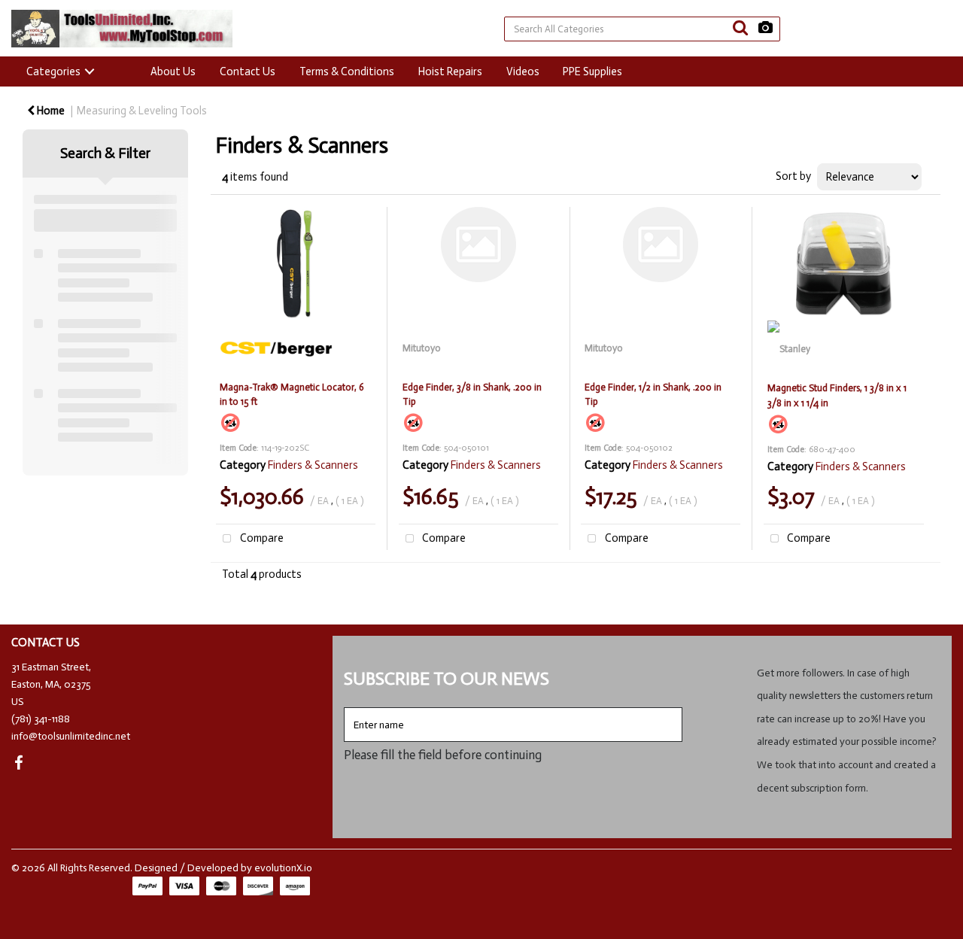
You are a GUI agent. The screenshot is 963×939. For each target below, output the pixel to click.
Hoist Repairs (450, 71)
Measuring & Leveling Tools (142, 110)
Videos (522, 71)
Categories (53, 71)
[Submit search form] (740, 28)
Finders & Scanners (313, 465)
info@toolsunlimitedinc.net (70, 736)
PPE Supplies (592, 71)
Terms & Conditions (346, 71)
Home (50, 110)
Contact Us (247, 71)
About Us (173, 71)
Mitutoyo (422, 348)
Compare (261, 538)
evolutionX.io (283, 868)
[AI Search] (765, 28)
